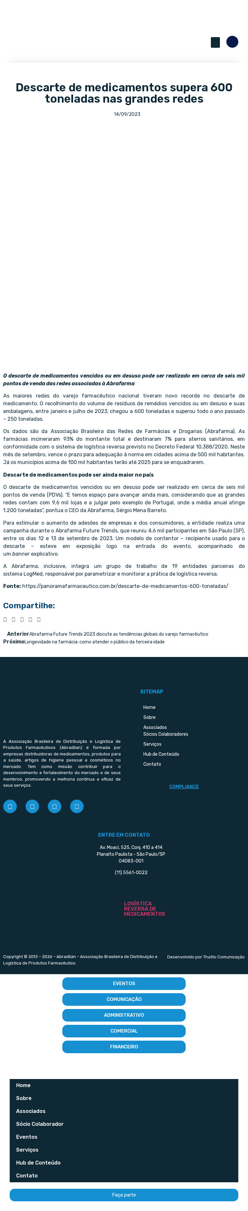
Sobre (24, 1098)
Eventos (26, 1137)
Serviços (27, 1150)
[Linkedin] (54, 806)
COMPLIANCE (184, 787)
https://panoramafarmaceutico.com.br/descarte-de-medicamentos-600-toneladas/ (125, 586)
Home (23, 1085)
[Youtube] (77, 806)
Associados (31, 1111)
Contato (27, 1176)
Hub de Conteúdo (38, 1163)
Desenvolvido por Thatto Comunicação (206, 956)
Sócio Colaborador (40, 1124)
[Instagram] (32, 806)
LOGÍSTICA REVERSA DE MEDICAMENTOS (144, 909)
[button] (215, 42)
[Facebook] (10, 806)
